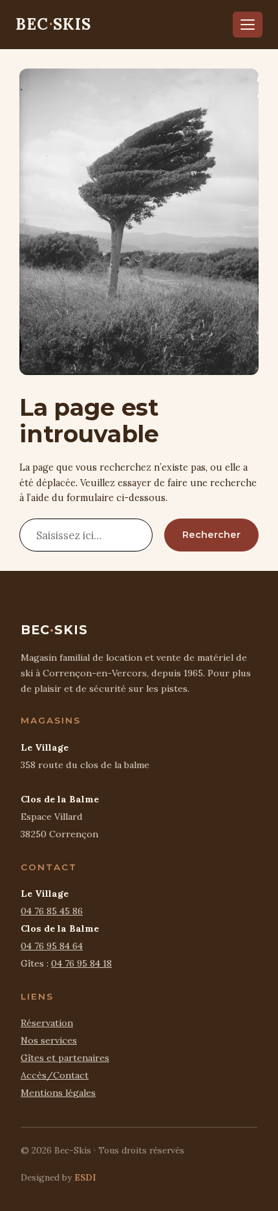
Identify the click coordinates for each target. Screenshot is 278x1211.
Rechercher (211, 535)
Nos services (49, 1040)
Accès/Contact (55, 1075)
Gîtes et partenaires (65, 1058)
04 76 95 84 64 (52, 946)
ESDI (85, 1177)
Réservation (47, 1023)
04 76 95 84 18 (81, 963)
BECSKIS (54, 24)
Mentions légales (58, 1092)
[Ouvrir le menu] (247, 25)
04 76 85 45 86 (52, 911)
